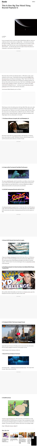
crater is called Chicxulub (8, 181)
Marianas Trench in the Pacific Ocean (19, 367)
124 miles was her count (27, 291)
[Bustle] (4, 1)
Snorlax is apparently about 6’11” (9, 418)
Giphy (15, 425)
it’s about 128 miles (17, 135)
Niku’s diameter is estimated (26, 45)
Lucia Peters (4, 36)
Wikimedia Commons (9, 425)
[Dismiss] (35, 437)
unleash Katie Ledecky (30, 261)
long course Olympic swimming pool (9, 257)
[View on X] (18, 98)
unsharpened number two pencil (9, 207)
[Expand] (32, 437)
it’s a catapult (8, 347)
